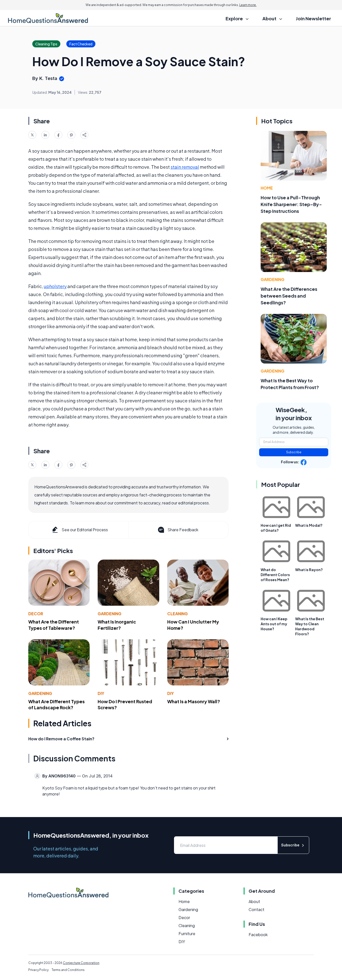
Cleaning (177, 613)
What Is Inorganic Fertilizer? (117, 625)
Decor (35, 613)
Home (267, 188)
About (254, 901)
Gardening (109, 613)
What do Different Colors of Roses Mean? (275, 574)
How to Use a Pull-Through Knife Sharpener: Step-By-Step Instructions (291, 204)
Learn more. (248, 5)
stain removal (184, 167)
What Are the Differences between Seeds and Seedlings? (289, 295)
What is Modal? (308, 525)
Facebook (258, 934)
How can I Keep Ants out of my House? (274, 623)
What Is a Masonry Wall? (193, 701)
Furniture (187, 933)
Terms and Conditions (68, 970)
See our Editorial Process (85, 529)
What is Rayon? (309, 569)
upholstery (55, 286)
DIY (101, 693)
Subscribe (293, 452)
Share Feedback (182, 529)
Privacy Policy (38, 970)
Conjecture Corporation (81, 963)
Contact (256, 909)
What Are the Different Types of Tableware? (53, 625)
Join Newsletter (313, 18)
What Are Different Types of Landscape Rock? (56, 704)
